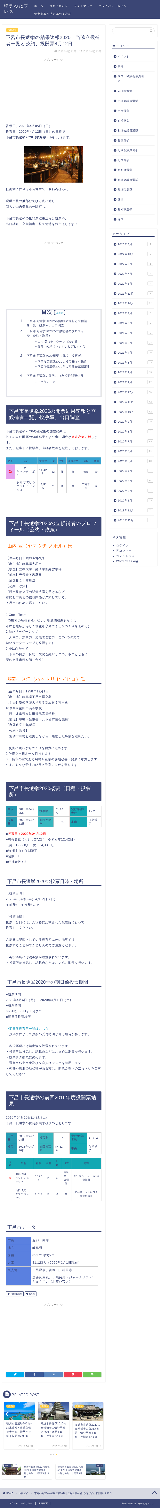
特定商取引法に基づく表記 (53, 14)
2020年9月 (135, 421)
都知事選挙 (125, 209)
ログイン (122, 545)
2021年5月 (135, 343)
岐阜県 (31, 1294)
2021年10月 (135, 303)
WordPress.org (127, 561)
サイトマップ (83, 6)
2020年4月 (135, 471)
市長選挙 (12, 30)
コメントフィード (128, 556)
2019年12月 (134, 510)
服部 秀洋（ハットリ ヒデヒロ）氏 (61, 346)
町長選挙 (123, 160)
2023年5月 (134, 244)
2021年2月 (135, 372)
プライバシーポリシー (114, 6)
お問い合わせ (58, 6)
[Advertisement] (53, 90)
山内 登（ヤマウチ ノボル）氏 (58, 341)
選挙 (121, 199)
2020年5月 (135, 461)
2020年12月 (135, 392)
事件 (121, 66)
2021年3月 (135, 362)
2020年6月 (135, 451)
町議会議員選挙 (128, 150)
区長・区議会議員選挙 (131, 79)
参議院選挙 (125, 91)
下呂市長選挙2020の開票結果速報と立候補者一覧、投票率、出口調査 (57, 323)
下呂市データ (46, 381)
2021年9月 (134, 313)
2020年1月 (135, 500)
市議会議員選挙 (128, 101)
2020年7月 (135, 441)
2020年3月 (135, 480)
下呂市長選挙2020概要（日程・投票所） (55, 356)
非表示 (60, 312)
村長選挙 (123, 140)
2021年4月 (135, 352)
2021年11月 (134, 293)
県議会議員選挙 (128, 179)
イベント (123, 56)
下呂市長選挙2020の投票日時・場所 (62, 361)
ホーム (39, 6)
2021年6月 (134, 333)
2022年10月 (134, 254)
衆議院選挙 (125, 189)
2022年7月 (134, 273)
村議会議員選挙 (128, 130)
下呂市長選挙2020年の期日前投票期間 (63, 366)
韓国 (121, 219)
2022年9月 (134, 264)
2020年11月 (135, 402)
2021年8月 (134, 323)
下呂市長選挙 (16, 1294)
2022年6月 (134, 283)
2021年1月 (135, 382)
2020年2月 (135, 490)
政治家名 (123, 120)
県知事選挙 (125, 170)
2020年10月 (135, 412)
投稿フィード (125, 550)
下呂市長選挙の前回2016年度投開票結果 (55, 376)
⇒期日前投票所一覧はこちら (27, 1028)
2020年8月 (134, 431)
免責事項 (43, 1503)
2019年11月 (134, 520)
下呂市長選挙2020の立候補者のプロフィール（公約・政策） (57, 333)
